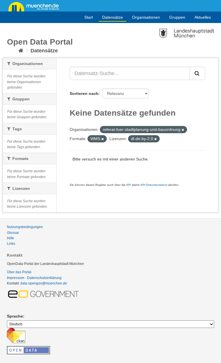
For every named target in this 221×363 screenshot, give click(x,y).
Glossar (13, 233)
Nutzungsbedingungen (25, 227)
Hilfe (10, 238)
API (128, 184)
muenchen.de (35, 6)
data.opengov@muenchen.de (43, 283)
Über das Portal (19, 272)
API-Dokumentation (153, 184)
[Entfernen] (183, 129)
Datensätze (112, 17)
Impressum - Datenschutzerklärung (34, 278)
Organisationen (146, 17)
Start (88, 17)
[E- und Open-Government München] (44, 294)
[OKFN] (28, 349)
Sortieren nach (84, 93)
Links (11, 244)
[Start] (20, 51)
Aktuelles (203, 17)
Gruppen (177, 17)
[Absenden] (197, 73)
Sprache (15, 316)
